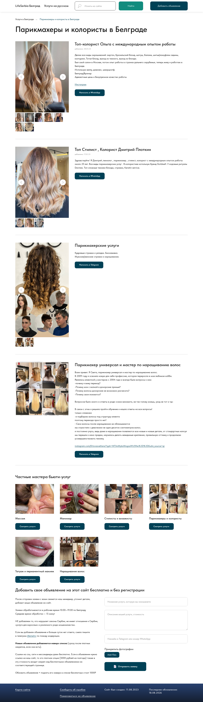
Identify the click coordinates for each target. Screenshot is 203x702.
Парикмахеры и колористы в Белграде (59, 19)
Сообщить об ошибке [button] (72, 689)
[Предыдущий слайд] (21, 77)
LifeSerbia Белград (27, 6)
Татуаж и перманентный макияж (34, 571)
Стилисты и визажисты (118, 518)
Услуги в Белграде (24, 19)
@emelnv (31, 635)
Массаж (20, 518)
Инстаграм (80, 84)
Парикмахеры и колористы (165, 518)
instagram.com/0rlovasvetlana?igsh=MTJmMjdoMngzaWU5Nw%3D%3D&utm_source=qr (120, 446)
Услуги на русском (56, 6)
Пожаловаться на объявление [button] (78, 696)
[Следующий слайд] (63, 77)
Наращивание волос (72, 571)
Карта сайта (22, 689)
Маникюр (65, 518)
